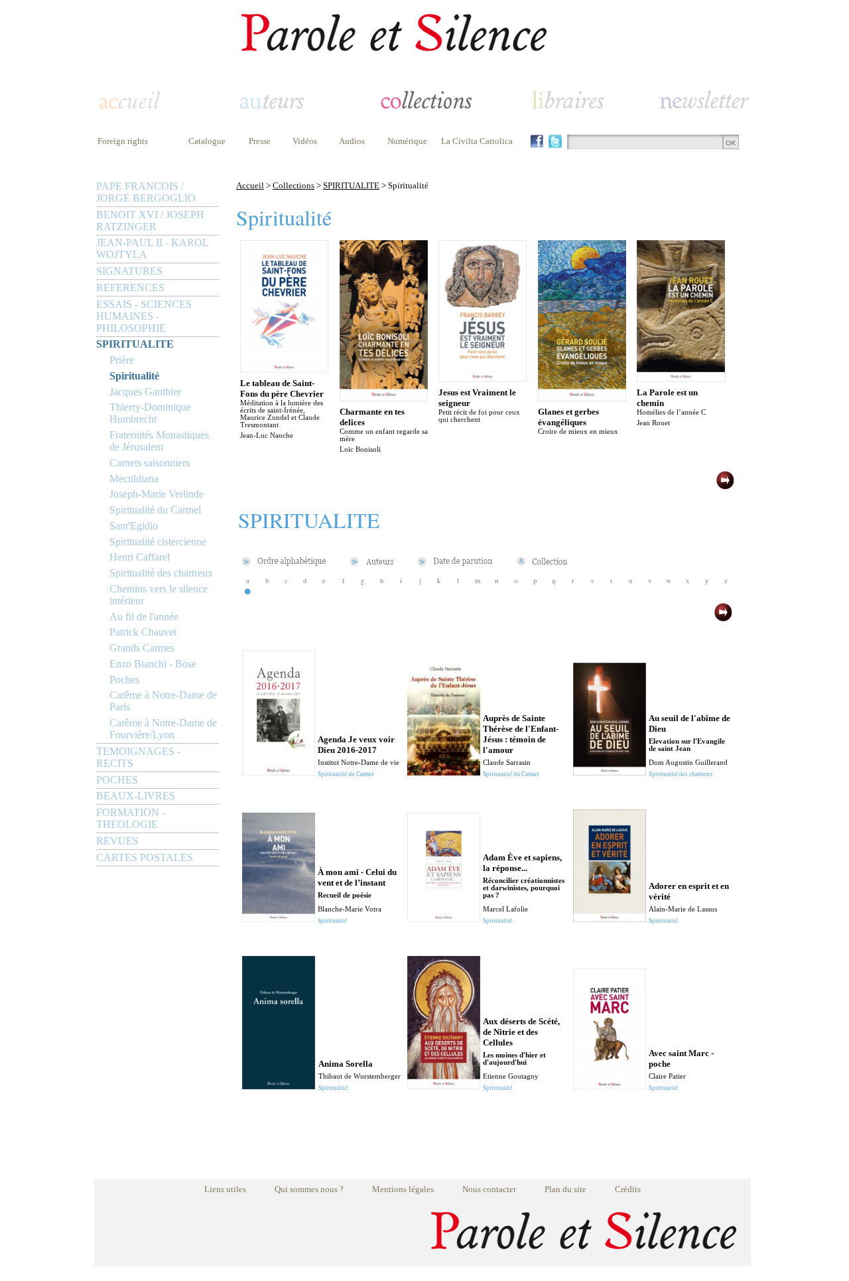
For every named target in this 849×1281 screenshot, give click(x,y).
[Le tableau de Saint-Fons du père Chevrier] (284, 369)
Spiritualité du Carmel (155, 509)
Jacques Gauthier (145, 391)
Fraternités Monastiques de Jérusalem (159, 440)
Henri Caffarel (139, 557)
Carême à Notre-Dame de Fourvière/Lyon (163, 728)
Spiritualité (134, 375)
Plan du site (565, 1189)
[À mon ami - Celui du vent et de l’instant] (278, 918)
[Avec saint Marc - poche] (609, 1085)
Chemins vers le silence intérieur (158, 594)
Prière (121, 360)
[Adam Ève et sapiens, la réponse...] (443, 918)
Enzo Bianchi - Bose (152, 663)
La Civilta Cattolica (477, 141)
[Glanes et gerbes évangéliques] (582, 397)
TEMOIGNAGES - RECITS (138, 757)
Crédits (628, 1189)
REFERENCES (130, 287)
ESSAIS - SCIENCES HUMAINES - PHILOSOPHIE (144, 316)
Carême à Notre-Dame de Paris (163, 700)
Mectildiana (134, 478)
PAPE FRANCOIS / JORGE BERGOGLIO (146, 192)
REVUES (117, 840)
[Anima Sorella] (278, 1085)
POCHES (117, 779)
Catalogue (207, 141)
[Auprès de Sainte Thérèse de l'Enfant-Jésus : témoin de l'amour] (443, 771)
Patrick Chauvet (142, 632)
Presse (260, 141)
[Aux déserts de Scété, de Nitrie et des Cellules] (443, 1085)
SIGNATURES (129, 271)
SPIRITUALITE (135, 344)
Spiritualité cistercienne (157, 541)
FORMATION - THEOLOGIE (130, 818)
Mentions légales (403, 1189)
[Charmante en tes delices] (384, 397)
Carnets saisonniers (149, 462)
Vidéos (305, 141)
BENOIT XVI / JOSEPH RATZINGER (150, 220)
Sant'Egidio (133, 525)
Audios (352, 141)
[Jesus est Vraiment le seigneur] (482, 378)
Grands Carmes (141, 647)
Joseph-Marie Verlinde (156, 494)
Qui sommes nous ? (309, 1189)
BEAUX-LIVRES (135, 795)
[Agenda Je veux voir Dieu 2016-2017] (278, 771)
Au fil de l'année (143, 616)
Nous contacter (489, 1189)
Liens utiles (225, 1189)
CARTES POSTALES (144, 857)
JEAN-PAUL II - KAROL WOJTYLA (152, 248)
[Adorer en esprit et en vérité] (609, 918)
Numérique (407, 141)
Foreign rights (123, 141)
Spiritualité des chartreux (161, 572)
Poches (124, 679)
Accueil (250, 185)
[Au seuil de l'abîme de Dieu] (609, 771)
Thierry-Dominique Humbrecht (150, 413)
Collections (293, 185)
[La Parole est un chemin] (681, 378)
